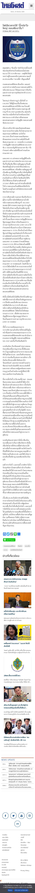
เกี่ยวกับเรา (24, 863)
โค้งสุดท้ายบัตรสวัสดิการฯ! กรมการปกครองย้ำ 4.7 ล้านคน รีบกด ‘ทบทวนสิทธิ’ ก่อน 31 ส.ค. (20, 781)
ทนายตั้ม (27, 546)
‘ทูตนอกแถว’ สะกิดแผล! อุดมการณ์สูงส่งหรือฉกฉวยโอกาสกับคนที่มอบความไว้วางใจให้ (19, 775)
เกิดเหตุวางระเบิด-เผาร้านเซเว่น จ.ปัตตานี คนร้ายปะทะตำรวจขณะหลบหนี (20, 786)
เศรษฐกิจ (4, 845)
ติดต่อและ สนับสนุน (26, 865)
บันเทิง (3, 872)
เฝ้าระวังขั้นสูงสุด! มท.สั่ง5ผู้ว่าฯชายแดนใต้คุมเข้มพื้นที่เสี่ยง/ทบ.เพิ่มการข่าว (16, 708)
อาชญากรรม (5, 862)
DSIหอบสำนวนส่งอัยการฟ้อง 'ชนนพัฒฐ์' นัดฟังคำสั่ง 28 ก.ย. (16, 738)
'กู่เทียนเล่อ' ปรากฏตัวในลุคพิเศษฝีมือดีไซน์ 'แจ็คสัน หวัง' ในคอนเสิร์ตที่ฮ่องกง (20, 764)
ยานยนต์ (4, 867)
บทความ (4, 842)
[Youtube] (21, 816)
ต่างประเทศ (5, 860)
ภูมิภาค (22, 850)
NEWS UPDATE (8, 759)
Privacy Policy (25, 871)
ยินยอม (10, 890)
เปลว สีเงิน (5, 837)
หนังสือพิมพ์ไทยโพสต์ (16, 550)
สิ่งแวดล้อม (24, 853)
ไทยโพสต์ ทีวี (5, 875)
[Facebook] (5, 816)
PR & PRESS (24, 860)
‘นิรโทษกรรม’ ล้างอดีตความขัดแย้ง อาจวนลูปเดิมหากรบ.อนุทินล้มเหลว (20, 770)
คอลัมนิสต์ (5, 840)
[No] (33, 888)
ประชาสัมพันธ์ (24, 848)
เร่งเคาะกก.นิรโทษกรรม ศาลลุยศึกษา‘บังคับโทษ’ (15, 580)
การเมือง (4, 835)
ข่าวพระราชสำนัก (6, 848)
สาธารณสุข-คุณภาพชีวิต (8, 870)
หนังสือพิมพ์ (5, 850)
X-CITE (4, 865)
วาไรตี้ (22, 837)
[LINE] (17, 824)
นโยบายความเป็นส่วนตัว (21, 890)
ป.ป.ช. (5, 550)
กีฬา (22, 840)
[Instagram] (30, 816)
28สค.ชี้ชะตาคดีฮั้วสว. (12, 675)
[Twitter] (13, 816)
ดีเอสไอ (20, 546)
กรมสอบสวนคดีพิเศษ (9, 546)
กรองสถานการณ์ (25, 835)
